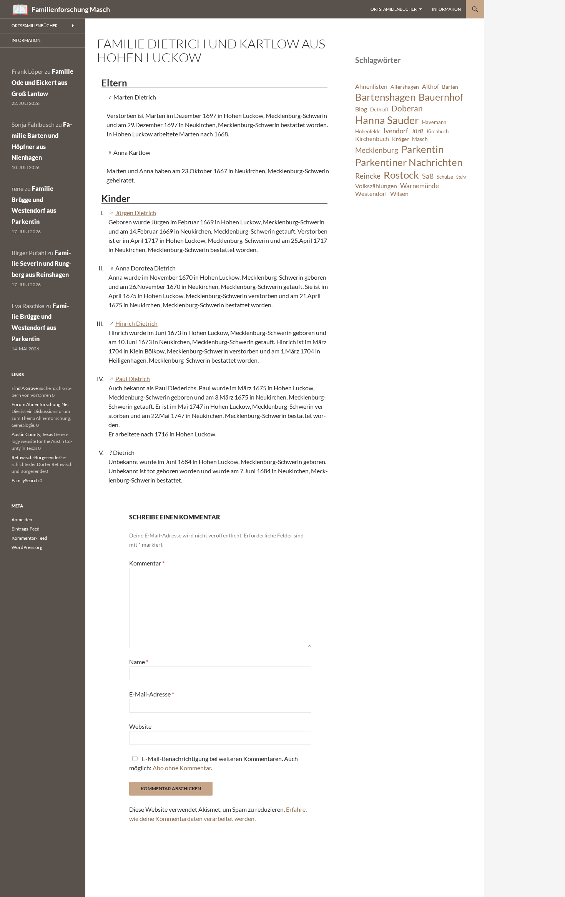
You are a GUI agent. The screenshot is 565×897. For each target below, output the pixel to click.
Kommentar (147, 563)
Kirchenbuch (372, 138)
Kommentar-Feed (29, 538)
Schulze (445, 177)
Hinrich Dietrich (136, 323)
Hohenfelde (368, 131)
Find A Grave (25, 388)
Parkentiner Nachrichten (408, 162)
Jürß (417, 131)
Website (140, 726)
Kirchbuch (438, 131)
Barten (450, 86)
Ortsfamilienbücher (394, 9)
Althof (430, 86)
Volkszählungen (376, 185)
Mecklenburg (376, 150)
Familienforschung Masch (71, 9)
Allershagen (405, 86)
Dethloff (379, 110)
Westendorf (371, 193)
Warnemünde (419, 186)
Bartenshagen (385, 97)
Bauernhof (441, 97)
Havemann (434, 122)
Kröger (400, 139)
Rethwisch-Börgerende (35, 457)
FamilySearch (25, 480)
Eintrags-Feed (26, 529)
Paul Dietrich (132, 378)
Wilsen (399, 193)
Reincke (368, 175)
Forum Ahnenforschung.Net (40, 404)
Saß (428, 176)
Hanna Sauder (387, 120)
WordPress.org (27, 547)
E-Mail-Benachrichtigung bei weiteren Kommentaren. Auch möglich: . (213, 763)
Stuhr (461, 176)
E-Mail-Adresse (151, 694)
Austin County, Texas (32, 434)
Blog (361, 109)
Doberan (407, 108)
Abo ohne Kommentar (182, 767)
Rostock (401, 175)
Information (446, 9)
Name (138, 661)
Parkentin (422, 149)
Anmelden (22, 519)
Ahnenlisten (371, 86)
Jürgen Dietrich (135, 212)
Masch (420, 139)
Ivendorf (396, 131)
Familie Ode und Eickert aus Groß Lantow (42, 82)
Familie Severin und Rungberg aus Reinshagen (41, 264)
